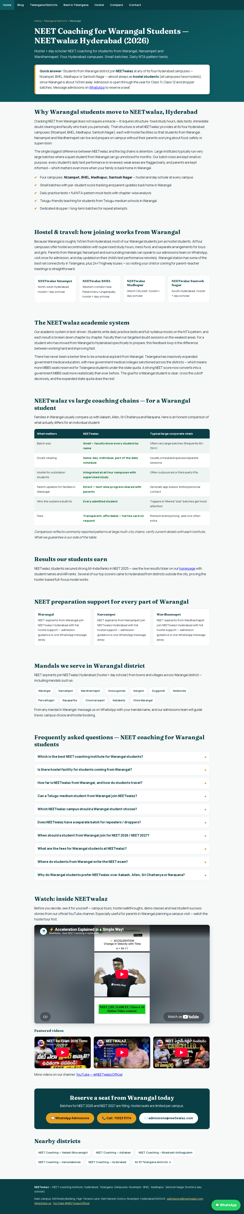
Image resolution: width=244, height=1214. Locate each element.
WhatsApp (97, 87)
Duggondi (158, 691)
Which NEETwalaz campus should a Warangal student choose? (87, 809)
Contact (135, 5)
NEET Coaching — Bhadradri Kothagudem (165, 1152)
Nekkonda (179, 691)
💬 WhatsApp (226, 1205)
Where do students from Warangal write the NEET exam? (83, 861)
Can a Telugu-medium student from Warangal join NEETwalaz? (87, 796)
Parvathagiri (46, 700)
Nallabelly (119, 700)
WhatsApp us (42, 1203)
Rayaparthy (70, 700)
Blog (20, 5)
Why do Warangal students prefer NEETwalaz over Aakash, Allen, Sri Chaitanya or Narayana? (111, 875)
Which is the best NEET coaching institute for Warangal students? (90, 756)
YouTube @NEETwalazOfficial (71, 1203)
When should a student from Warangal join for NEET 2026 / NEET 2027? (93, 835)
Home (7, 5)
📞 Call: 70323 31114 (116, 1118)
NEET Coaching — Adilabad (113, 1152)
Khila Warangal (143, 700)
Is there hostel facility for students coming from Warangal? (85, 769)
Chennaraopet (95, 700)
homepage (187, 568)
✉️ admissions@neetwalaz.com (168, 1118)
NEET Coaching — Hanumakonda (59, 1162)
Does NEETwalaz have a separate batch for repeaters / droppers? (89, 822)
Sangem (138, 691)
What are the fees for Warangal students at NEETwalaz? (82, 848)
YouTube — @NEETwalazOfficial (99, 1074)
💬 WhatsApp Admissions (70, 1118)
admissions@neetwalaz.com (185, 1198)
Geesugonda (116, 691)
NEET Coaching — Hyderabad (107, 1162)
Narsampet (66, 691)
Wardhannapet (90, 691)
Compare (116, 5)
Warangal (44, 691)
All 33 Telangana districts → (153, 1162)
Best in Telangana (75, 5)
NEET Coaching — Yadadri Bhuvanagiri (63, 1152)
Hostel (99, 5)
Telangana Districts (43, 5)
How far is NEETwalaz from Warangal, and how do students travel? (90, 782)
